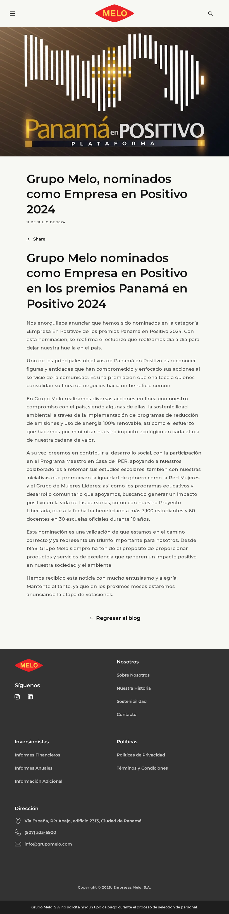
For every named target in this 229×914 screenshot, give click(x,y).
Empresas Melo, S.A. (132, 887)
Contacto (127, 714)
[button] (12, 13)
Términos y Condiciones (142, 768)
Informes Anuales (34, 768)
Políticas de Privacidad (141, 755)
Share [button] (39, 239)
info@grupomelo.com (48, 844)
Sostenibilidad (132, 701)
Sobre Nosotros (133, 675)
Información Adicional (38, 781)
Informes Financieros (37, 755)
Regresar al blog (118, 618)
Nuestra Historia (134, 688)
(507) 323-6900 (40, 832)
